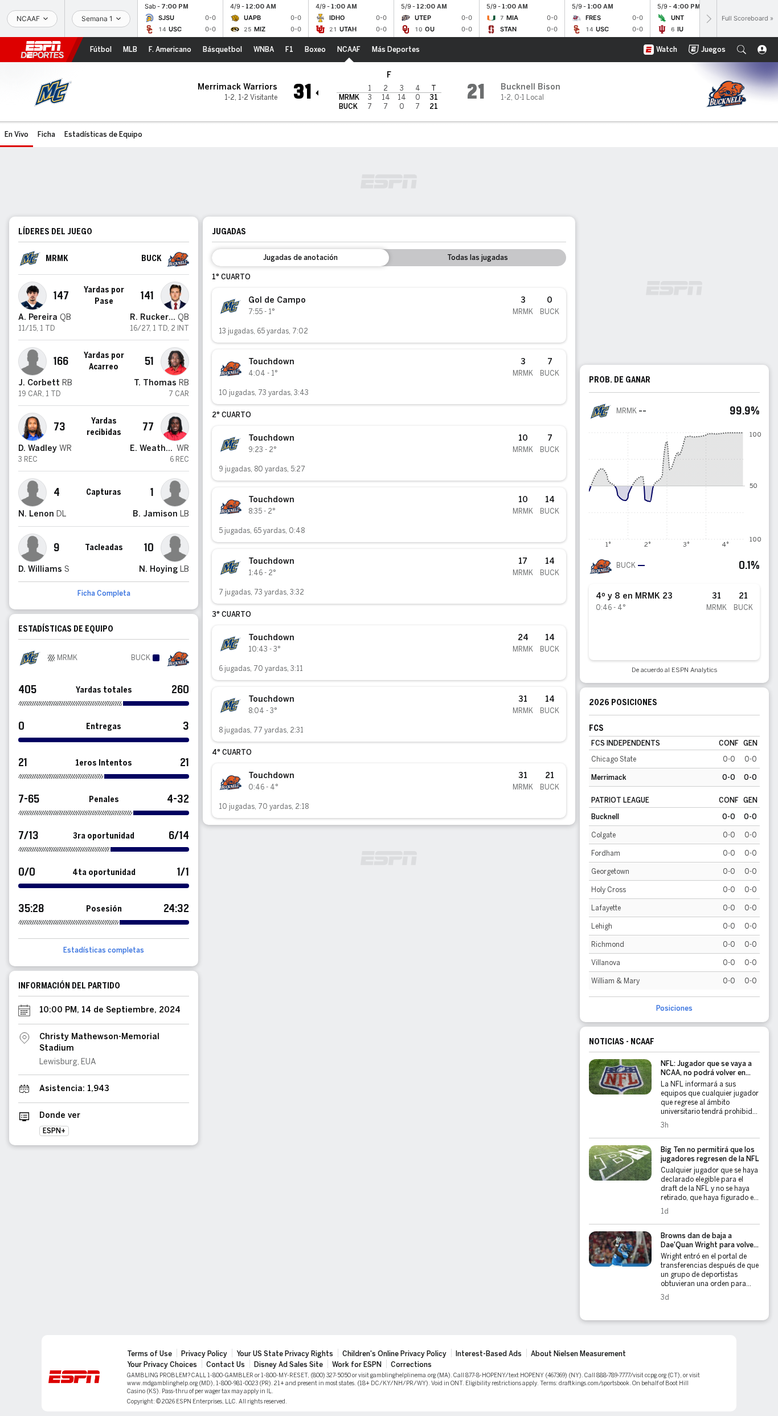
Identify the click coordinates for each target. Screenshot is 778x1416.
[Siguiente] (707, 18)
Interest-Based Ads (489, 1354)
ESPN (42, 49)
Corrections (411, 1365)
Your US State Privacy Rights (284, 1354)
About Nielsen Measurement (578, 1354)
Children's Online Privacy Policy (394, 1354)
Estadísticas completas (103, 950)
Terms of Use (149, 1354)
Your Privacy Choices (162, 1365)
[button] (741, 49)
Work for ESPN (357, 1365)
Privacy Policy (204, 1354)
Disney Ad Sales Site (288, 1365)
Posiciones (674, 1008)
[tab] (300, 257)
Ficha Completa (103, 593)
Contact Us (225, 1365)
